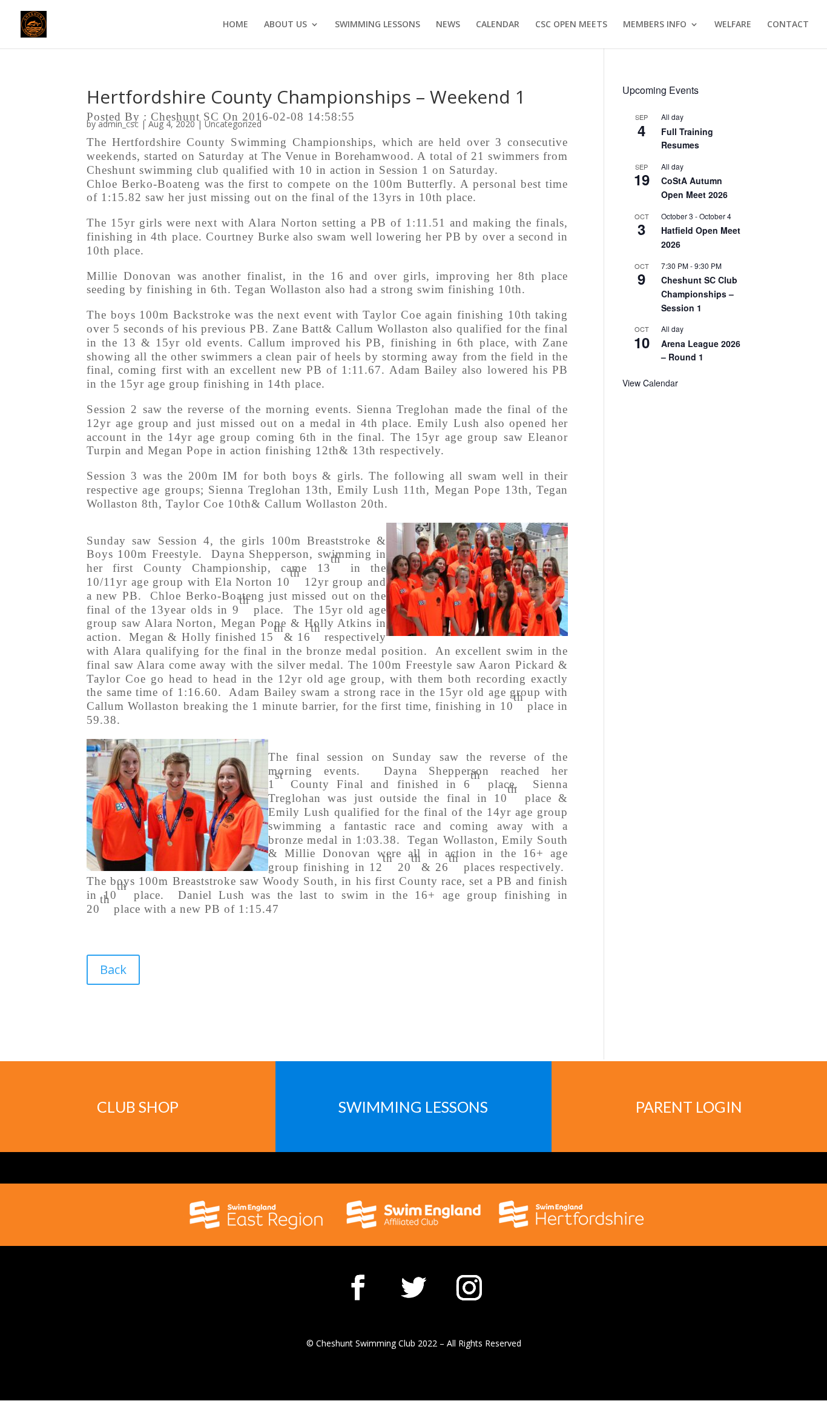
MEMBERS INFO (655, 25)
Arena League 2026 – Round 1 (700, 350)
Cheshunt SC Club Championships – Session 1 (699, 293)
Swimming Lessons (413, 1107)
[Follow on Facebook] (357, 1287)
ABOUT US (285, 25)
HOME (235, 25)
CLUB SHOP (138, 1107)
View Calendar (650, 383)
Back (113, 969)
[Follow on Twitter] (413, 1287)
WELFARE (732, 25)
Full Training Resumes (687, 138)
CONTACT (788, 25)
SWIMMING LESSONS (377, 25)
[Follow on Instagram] (469, 1287)
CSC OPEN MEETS (571, 25)
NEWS (448, 25)
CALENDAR (497, 25)
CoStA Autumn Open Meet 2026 (694, 187)
